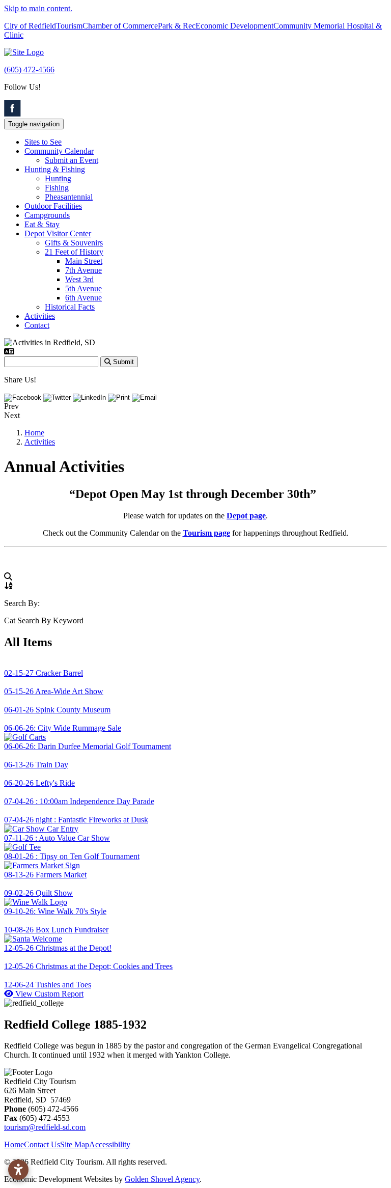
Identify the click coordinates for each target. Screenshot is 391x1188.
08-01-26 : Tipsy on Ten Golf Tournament (71, 856)
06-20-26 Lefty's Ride (39, 783)
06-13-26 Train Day (36, 764)
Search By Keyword (50, 620)
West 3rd (79, 279)
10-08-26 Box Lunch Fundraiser (56, 929)
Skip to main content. (38, 8)
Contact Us (42, 1144)
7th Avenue (83, 270)
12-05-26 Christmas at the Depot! (57, 948)
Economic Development (234, 25)
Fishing (57, 187)
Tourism (69, 25)
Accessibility (109, 1144)
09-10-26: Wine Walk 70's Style (55, 911)
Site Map (74, 1144)
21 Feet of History (74, 251)
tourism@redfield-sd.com (45, 1127)
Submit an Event (71, 160)
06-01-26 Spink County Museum (57, 709)
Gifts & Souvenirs (74, 242)
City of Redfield (30, 25)
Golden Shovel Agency (162, 1179)
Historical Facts (70, 306)
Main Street (83, 261)
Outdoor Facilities (53, 206)
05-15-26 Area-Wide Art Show (53, 691)
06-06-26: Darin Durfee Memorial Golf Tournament (87, 746)
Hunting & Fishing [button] (54, 169)
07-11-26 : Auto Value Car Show (57, 838)
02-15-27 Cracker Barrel (43, 673)
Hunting (58, 178)
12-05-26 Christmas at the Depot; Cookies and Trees (88, 966)
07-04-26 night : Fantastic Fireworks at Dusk (76, 819)
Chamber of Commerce (120, 25)
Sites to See (43, 141)
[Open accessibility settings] (18, 1169)
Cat (9, 620)
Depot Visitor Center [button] (57, 233)
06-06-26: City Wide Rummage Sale (62, 728)
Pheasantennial (69, 196)
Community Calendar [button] (59, 151)
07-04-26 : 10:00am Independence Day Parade (79, 801)
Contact (36, 325)
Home (14, 1144)
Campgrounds (47, 215)
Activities (39, 316)
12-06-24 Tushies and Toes (47, 984)
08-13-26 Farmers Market (45, 874)
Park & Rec (177, 25)
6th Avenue (83, 297)
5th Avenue (83, 288)
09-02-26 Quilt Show (38, 893)
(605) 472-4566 (29, 69)
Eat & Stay (42, 224)
